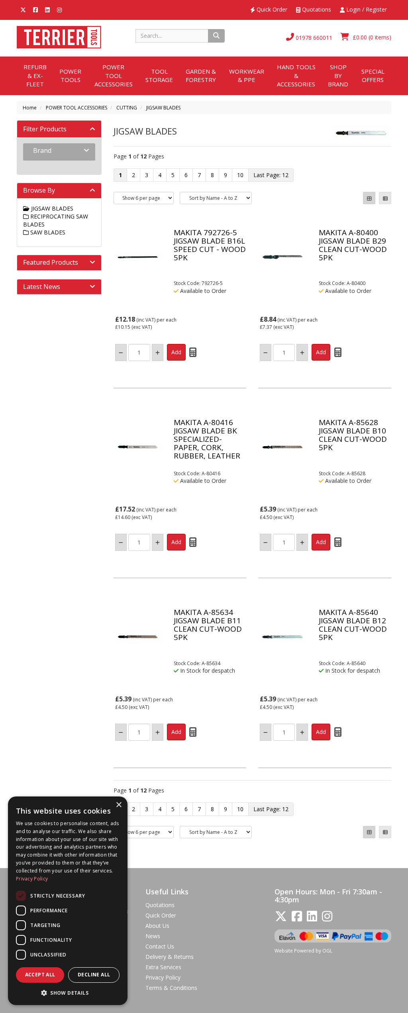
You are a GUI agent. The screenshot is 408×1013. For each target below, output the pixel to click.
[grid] (369, 198)
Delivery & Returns (169, 956)
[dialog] (68, 900)
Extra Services (163, 967)
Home (30, 107)
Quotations (315, 9)
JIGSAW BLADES (163, 107)
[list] (385, 198)
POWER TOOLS (70, 75)
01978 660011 (313, 37)
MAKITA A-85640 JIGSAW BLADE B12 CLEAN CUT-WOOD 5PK (353, 624)
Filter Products (45, 129)
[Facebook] (35, 9)
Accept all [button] (40, 974)
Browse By (39, 190)
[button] (68, 992)
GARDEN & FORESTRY (201, 75)
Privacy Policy (162, 977)
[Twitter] (23, 9)
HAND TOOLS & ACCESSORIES (296, 75)
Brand (42, 150)
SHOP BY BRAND (338, 75)
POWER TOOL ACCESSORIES (113, 75)
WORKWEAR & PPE (246, 75)
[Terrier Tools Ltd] (59, 36)
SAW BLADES (47, 232)
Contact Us (159, 946)
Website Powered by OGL (303, 950)
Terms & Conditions (171, 988)
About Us (157, 925)
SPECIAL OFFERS (372, 75)
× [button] (119, 805)
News (152, 936)
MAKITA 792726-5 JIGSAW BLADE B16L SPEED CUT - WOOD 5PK (210, 245)
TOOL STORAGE (159, 75)
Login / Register (366, 9)
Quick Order (271, 9)
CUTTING (126, 107)
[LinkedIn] (47, 9)
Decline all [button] (94, 974)
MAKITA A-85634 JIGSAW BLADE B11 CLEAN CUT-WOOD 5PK (208, 624)
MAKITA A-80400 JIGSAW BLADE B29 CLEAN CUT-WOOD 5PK (353, 245)
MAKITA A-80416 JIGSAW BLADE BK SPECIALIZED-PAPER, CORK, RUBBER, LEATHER (207, 439)
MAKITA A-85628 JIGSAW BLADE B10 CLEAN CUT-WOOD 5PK (353, 435)
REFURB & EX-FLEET (35, 75)
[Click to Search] (216, 36)
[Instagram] (59, 9)
